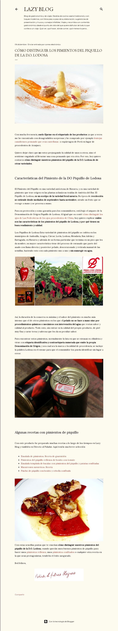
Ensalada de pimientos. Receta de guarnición (43, 456)
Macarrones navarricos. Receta (37, 467)
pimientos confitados (63, 552)
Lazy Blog (38, 9)
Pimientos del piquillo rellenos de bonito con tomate (48, 460)
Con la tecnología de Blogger (61, 621)
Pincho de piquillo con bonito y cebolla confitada (46, 470)
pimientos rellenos (36, 552)
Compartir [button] (19, 594)
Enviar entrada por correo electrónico (44, 44)
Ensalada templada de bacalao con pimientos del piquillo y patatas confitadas (60, 463)
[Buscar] (101, 8)
